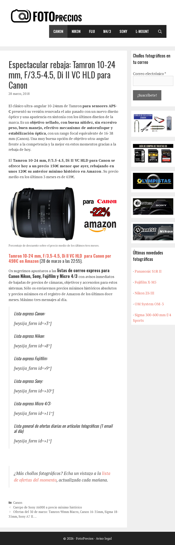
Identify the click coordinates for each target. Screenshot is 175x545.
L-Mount (142, 31)
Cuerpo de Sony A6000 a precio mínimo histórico (47, 507)
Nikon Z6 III (144, 293)
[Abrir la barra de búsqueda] (159, 31)
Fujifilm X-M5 (145, 282)
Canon (58, 31)
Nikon (76, 31)
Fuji (92, 31)
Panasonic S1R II (148, 271)
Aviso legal (104, 538)
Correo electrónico (149, 74)
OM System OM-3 (149, 303)
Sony (123, 31)
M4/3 (107, 31)
